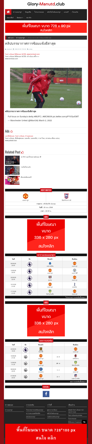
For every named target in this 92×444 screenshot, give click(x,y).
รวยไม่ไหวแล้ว (26, 167)
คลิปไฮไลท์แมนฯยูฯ (54, 12)
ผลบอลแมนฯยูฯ (30, 417)
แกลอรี (66, 12)
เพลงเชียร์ (10, 17)
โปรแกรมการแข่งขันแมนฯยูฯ (34, 410)
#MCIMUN (47, 116)
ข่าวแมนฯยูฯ (17, 12)
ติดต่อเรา (20, 17)
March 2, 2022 (45, 120)
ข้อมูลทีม (28, 12)
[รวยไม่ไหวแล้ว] (13, 170)
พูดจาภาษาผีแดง (52, 410)
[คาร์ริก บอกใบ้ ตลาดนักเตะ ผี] (13, 160)
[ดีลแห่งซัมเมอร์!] (13, 180)
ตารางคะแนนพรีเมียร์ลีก (33, 413)
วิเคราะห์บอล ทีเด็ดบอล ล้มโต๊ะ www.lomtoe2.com (22, 54)
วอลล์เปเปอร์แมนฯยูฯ (53, 417)
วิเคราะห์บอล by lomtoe (75, 415)
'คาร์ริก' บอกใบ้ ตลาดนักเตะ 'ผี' (31, 157)
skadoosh (9, 49)
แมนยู (30, 49)
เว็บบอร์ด (75, 12)
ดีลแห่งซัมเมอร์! (26, 177)
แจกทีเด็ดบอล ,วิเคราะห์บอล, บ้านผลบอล (19, 136)
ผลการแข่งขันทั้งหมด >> (78, 381)
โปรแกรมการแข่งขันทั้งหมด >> (75, 297)
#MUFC (37, 116)
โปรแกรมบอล (39, 12)
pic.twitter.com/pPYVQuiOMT (66, 116)
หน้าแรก (11, 38)
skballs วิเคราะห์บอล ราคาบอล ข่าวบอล (76, 411)
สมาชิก (28, 17)
